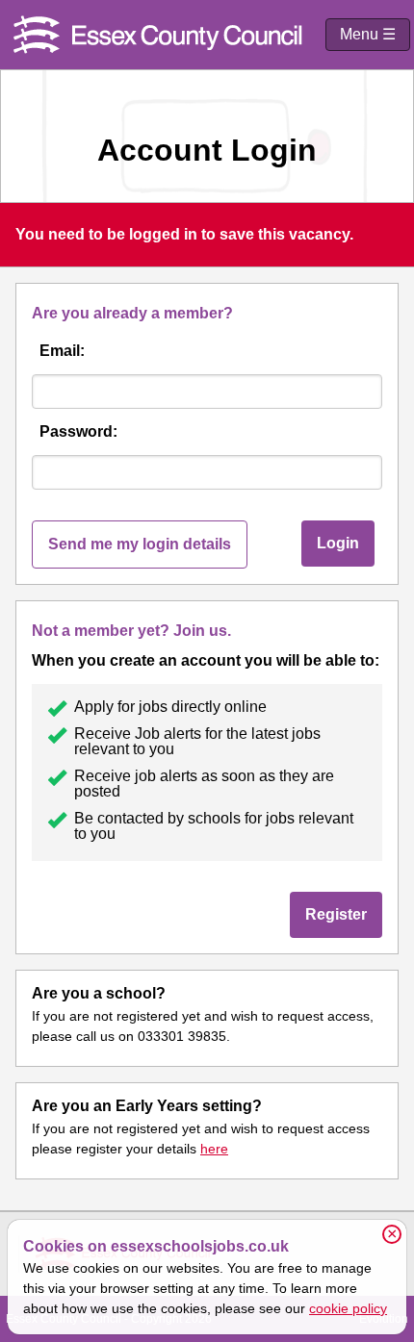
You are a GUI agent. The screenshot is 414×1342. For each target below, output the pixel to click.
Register (336, 914)
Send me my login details (139, 544)
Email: (62, 350)
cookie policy (348, 1308)
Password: (78, 431)
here (214, 1148)
